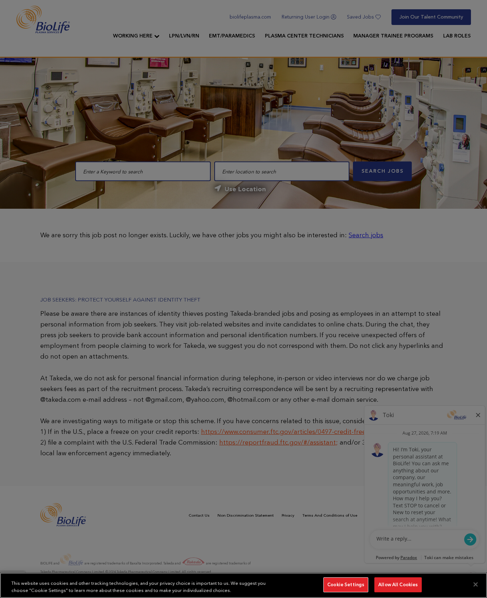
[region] (243, 585)
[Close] (475, 584)
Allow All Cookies (398, 584)
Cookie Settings (345, 584)
